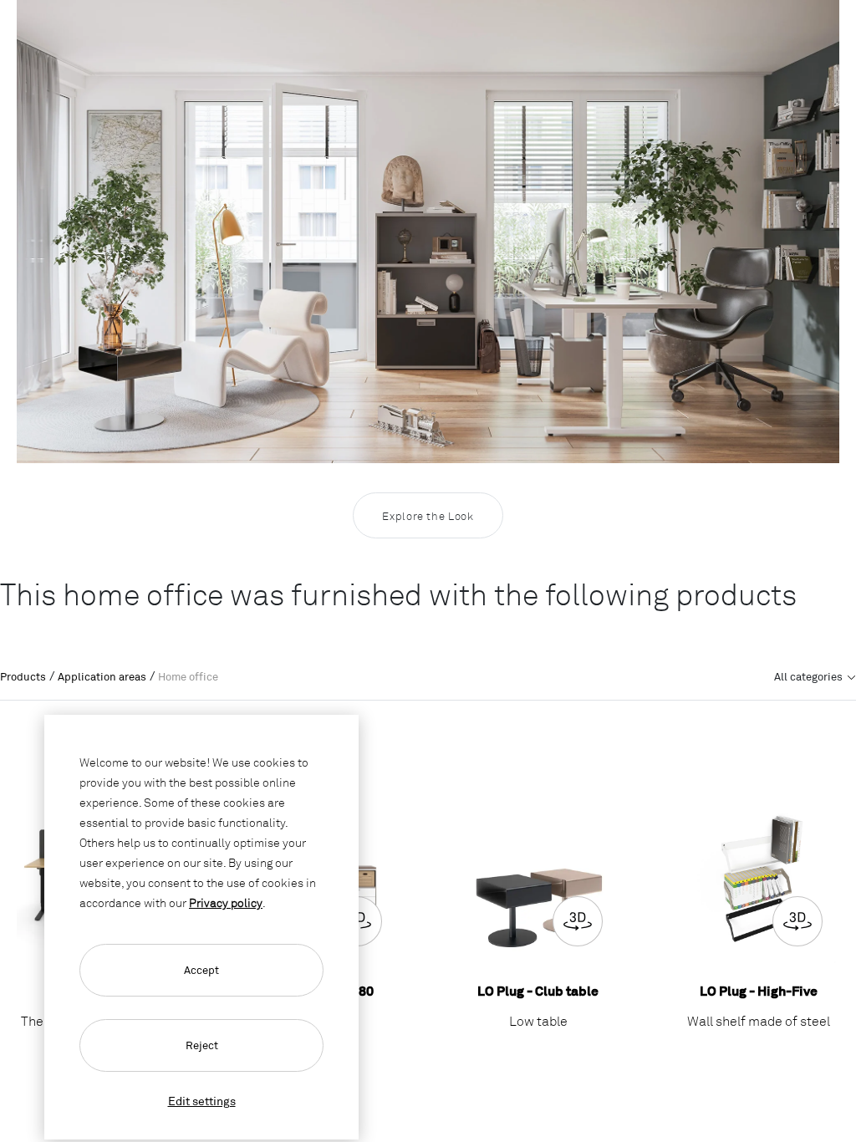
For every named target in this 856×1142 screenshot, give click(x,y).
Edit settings (202, 1101)
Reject (202, 1045)
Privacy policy (225, 902)
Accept (201, 969)
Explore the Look (427, 516)
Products (23, 676)
